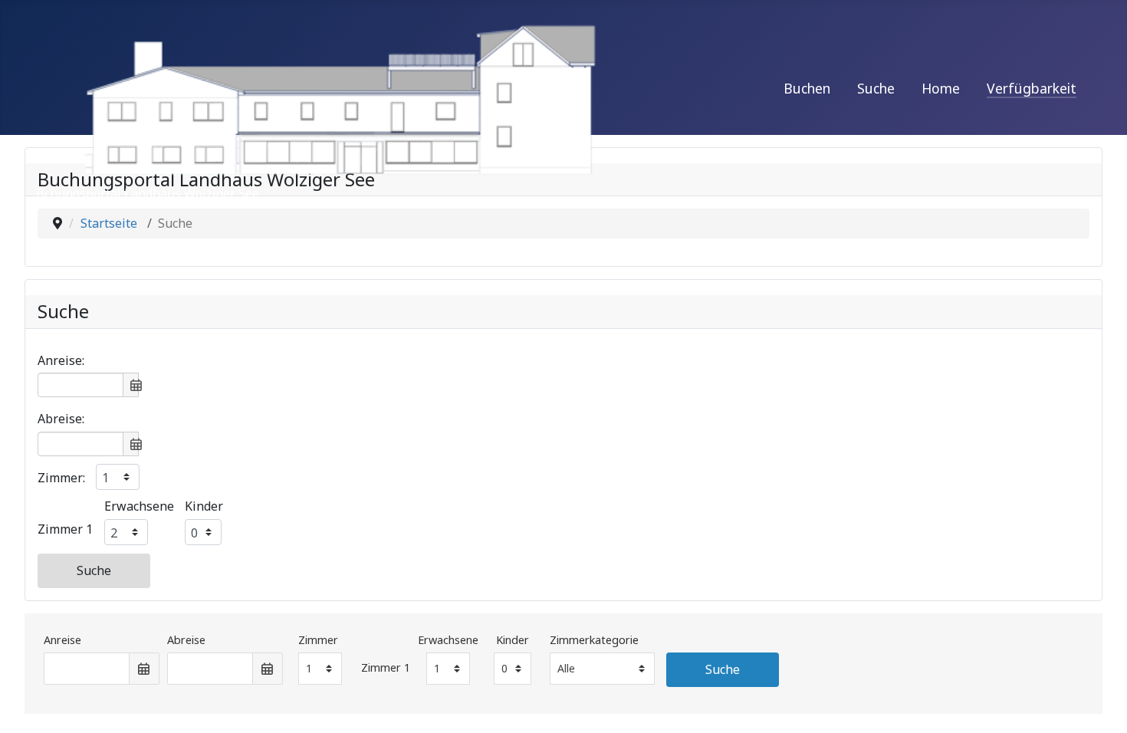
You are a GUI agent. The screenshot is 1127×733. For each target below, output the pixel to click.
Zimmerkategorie (594, 640)
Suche (876, 88)
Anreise (62, 640)
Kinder (204, 506)
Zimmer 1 (65, 529)
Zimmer (318, 640)
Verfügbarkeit (1031, 88)
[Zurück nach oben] (1100, 705)
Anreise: (61, 360)
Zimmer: (61, 477)
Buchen (807, 88)
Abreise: (61, 418)
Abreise (186, 640)
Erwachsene (139, 506)
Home (941, 88)
